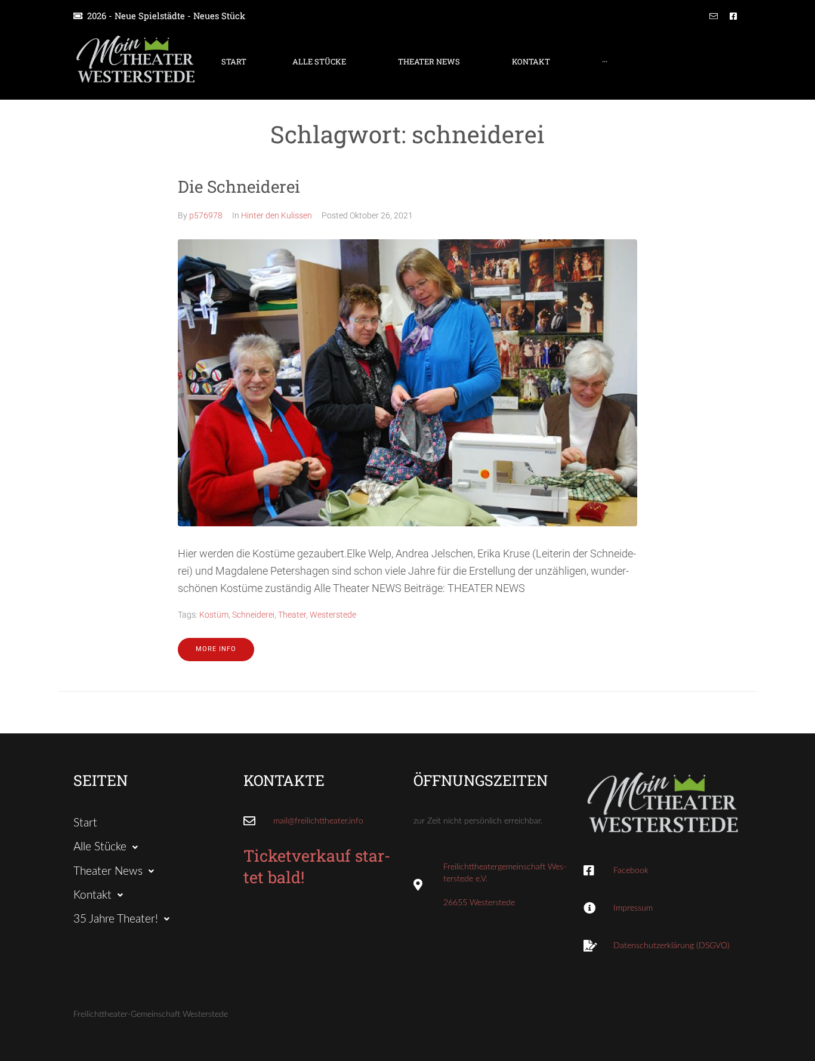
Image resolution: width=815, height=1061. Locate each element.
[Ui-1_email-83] (713, 16)
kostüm (214, 614)
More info (216, 649)
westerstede (333, 614)
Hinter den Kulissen (276, 215)
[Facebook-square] (733, 16)
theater (292, 614)
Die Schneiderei (239, 186)
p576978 (206, 215)
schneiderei (253, 614)
